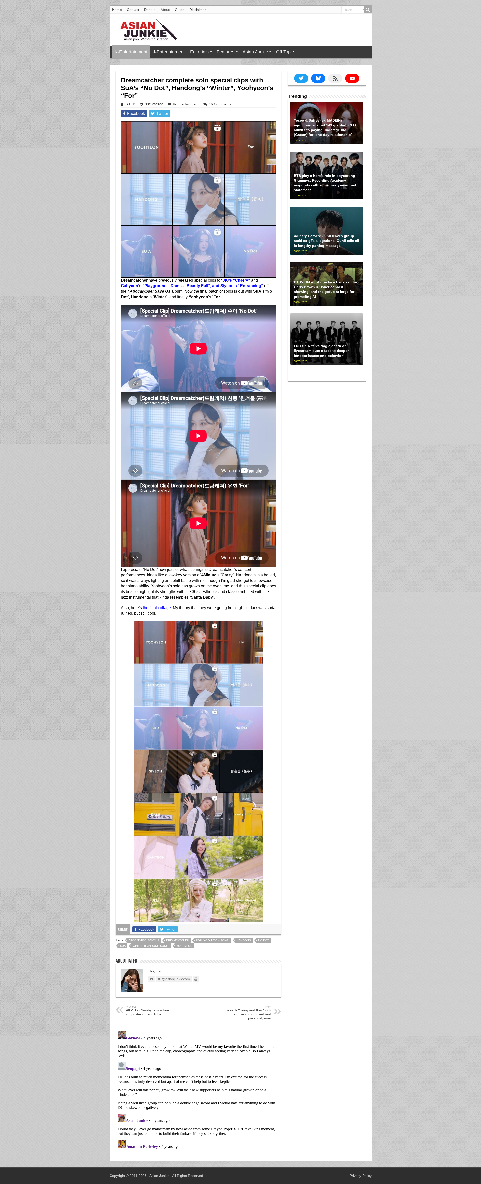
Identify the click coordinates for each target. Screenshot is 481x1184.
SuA (123, 945)
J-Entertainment (169, 51)
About (165, 10)
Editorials (199, 51)
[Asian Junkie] (146, 29)
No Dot (263, 940)
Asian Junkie (255, 51)
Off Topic (285, 51)
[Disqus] (198, 1091)
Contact (133, 10)
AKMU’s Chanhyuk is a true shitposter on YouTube (147, 1010)
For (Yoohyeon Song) (213, 940)
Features (225, 51)
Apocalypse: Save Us (144, 940)
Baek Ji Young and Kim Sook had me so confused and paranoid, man (248, 1012)
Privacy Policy (361, 1176)
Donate (150, 10)
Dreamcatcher (177, 940)
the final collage (157, 608)
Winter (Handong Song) (151, 945)
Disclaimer (197, 10)
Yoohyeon (184, 945)
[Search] (368, 9)
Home (117, 10)
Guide (179, 10)
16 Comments (220, 104)
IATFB (130, 104)
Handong (244, 940)
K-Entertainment (131, 51)
